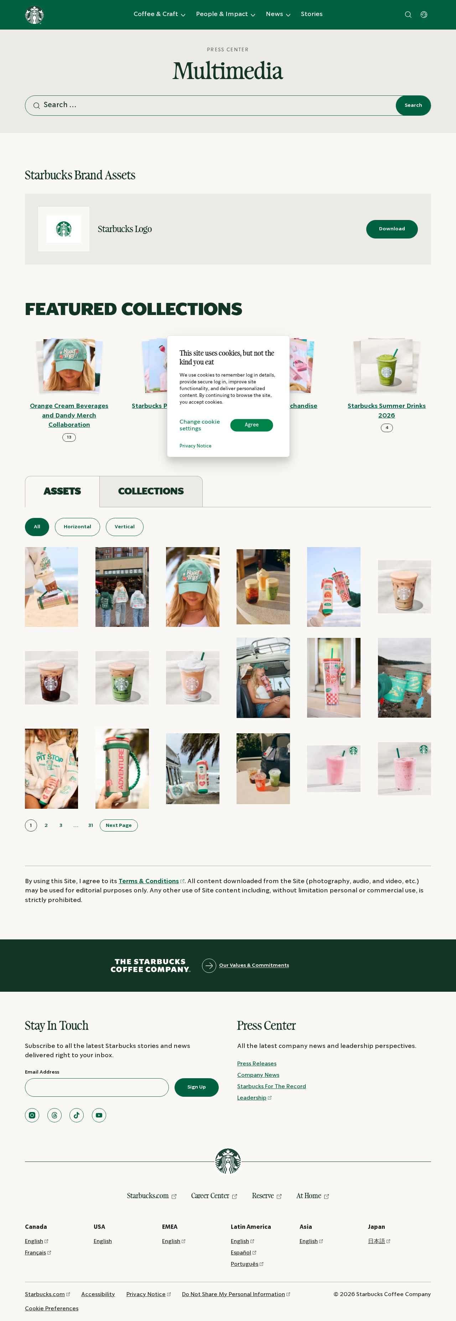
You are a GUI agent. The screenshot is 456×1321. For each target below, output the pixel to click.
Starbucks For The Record (271, 1086)
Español (241, 1253)
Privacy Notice (196, 446)
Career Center (210, 1195)
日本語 (376, 1241)
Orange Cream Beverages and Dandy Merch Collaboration (69, 415)
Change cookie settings (200, 425)
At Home (308, 1195)
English (34, 1241)
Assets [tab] (62, 491)
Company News (258, 1075)
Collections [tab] (151, 491)
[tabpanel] (228, 675)
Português (244, 1264)
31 (90, 825)
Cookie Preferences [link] (51, 1308)
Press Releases (256, 1063)
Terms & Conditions (149, 882)
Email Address (42, 1072)
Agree (252, 425)
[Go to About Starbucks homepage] (34, 14)
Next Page (119, 825)
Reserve (263, 1195)
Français (35, 1253)
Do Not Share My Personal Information (233, 1294)
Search (413, 105)
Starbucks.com (148, 1195)
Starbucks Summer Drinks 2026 (387, 411)
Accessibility (98, 1294)
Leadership (251, 1098)
